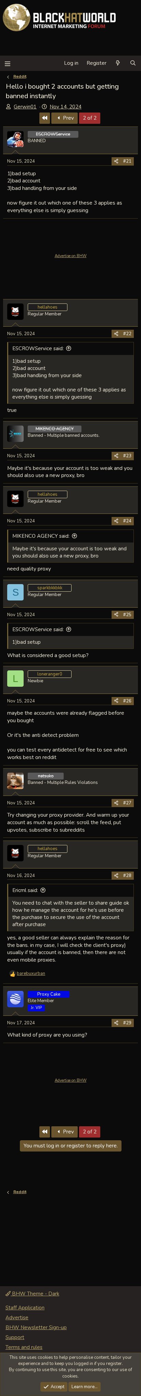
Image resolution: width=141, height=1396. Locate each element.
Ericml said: (25, 890)
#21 (127, 161)
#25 (127, 615)
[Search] (133, 63)
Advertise (16, 1317)
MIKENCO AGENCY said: (40, 536)
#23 (127, 456)
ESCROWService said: (38, 348)
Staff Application (24, 1307)
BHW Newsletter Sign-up (36, 1327)
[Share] (116, 161)
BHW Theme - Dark (35, 1293)
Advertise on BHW (71, 255)
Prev (68, 118)
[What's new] (118, 63)
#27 (127, 803)
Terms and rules (23, 1347)
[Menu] (7, 63)
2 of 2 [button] (90, 118)
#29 (127, 1023)
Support (14, 1337)
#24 (127, 521)
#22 (127, 334)
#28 (127, 876)
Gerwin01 (25, 106)
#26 (127, 701)
